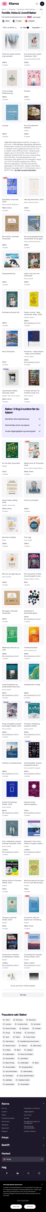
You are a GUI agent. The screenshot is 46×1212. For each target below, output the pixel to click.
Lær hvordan (37, 17)
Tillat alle (30, 1206)
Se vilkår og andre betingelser (25, 170)
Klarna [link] (4, 9)
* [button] (32, 323)
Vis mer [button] (23, 995)
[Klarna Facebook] (7, 1173)
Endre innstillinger (23, 1200)
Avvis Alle (16, 1206)
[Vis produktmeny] (42, 13)
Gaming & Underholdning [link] (26, 9)
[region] (23, 1196)
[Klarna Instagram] (39, 1173)
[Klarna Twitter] (28, 1173)
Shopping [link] (12, 9)
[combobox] (36, 27)
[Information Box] (16, 28)
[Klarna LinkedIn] (18, 1173)
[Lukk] (42, 1184)
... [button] (37, 9)
